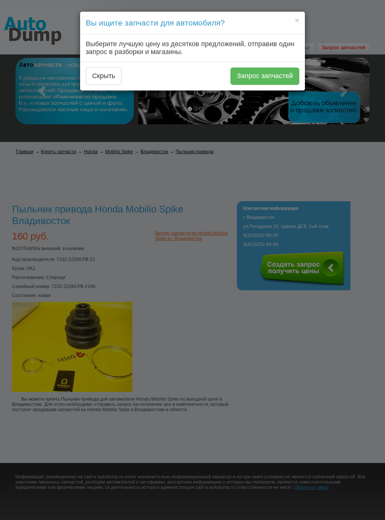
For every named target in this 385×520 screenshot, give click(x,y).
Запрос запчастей (265, 76)
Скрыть (103, 76)
